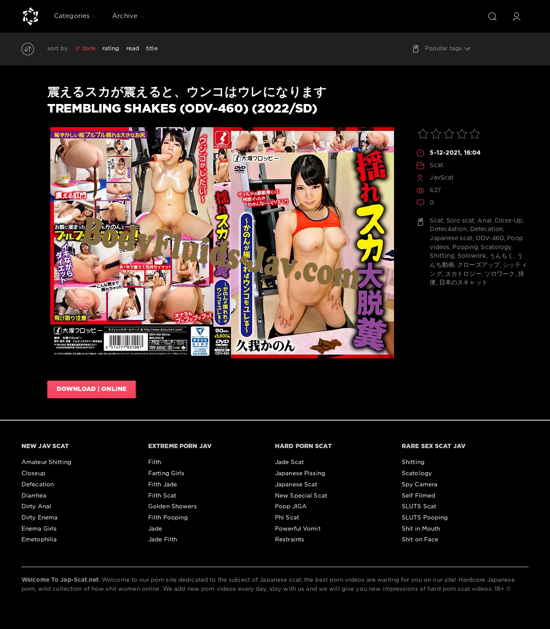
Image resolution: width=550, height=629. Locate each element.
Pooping (465, 247)
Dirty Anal (36, 506)
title (152, 48)
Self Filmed (418, 495)
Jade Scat (289, 462)
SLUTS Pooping (425, 517)
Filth (155, 462)
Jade (155, 528)
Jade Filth (162, 539)
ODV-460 (490, 238)
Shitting (442, 256)
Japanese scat (451, 238)
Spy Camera (419, 484)
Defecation (486, 229)
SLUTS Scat (419, 506)
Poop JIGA (291, 506)
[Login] (516, 16)
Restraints (289, 539)
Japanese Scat (296, 484)
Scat (436, 165)
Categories (71, 16)
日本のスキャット (463, 282)
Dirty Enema (39, 517)
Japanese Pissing (300, 473)
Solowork (472, 256)
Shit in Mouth (421, 528)
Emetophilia (39, 539)
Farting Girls (166, 473)
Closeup (33, 473)
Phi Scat (287, 517)
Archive (125, 16)
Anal (484, 220)
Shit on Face (420, 539)
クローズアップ (478, 265)
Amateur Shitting (46, 462)
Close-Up (508, 220)
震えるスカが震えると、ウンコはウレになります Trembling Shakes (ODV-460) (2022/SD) (187, 100)
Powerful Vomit (298, 528)
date (88, 48)
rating (110, 48)
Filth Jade (162, 484)
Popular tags (443, 48)
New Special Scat (301, 495)
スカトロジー (463, 274)
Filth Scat (162, 495)
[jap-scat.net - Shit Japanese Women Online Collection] (30, 16)
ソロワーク (500, 274)
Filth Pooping (168, 517)
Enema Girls (39, 528)
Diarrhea (33, 495)
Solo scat (460, 220)
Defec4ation (448, 229)
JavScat (442, 177)
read (132, 48)
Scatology (496, 247)
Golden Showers (172, 506)
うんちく (501, 256)
